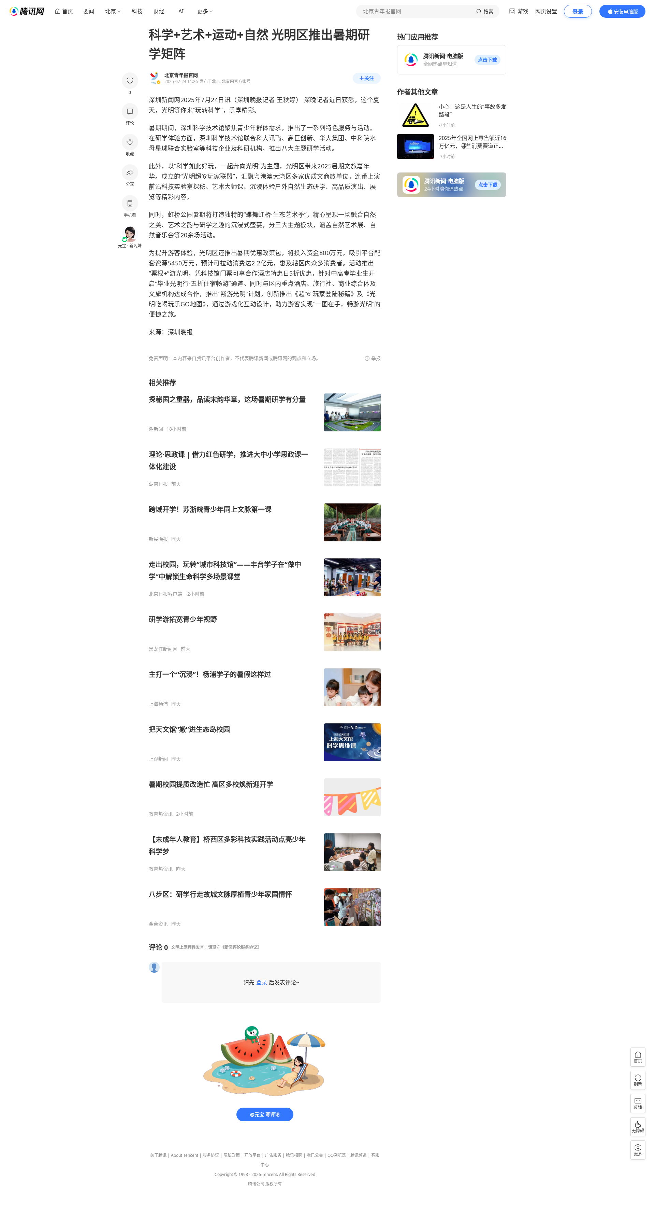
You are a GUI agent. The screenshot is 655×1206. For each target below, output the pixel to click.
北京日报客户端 (165, 594)
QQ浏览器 (337, 1155)
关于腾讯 (158, 1155)
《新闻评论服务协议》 (240, 947)
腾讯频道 (358, 1155)
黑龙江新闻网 (163, 649)
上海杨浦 (158, 704)
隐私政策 (231, 1155)
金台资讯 (158, 923)
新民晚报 (158, 539)
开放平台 (252, 1155)
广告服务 (273, 1155)
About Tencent (184, 1155)
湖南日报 (158, 484)
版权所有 (273, 1184)
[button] (487, 60)
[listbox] (265, 652)
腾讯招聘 (294, 1155)
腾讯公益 (315, 1155)
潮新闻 (156, 429)
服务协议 (211, 1155)
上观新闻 (158, 759)
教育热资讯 (161, 814)
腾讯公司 (256, 1184)
